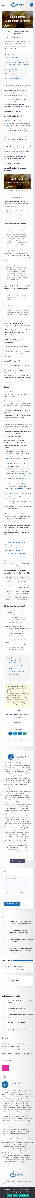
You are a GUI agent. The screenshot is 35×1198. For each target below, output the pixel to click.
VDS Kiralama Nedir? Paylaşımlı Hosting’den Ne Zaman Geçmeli (19, 931)
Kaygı (26, 714)
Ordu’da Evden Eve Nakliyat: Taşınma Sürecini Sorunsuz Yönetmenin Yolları (20, 922)
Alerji (10, 1043)
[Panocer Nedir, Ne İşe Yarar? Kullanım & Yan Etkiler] (4, 1003)
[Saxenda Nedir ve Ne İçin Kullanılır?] (4, 1023)
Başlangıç (26, 1053)
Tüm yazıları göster (17, 861)
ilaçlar (20, 722)
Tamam (9, 1195)
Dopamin (27, 473)
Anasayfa (9, 714)
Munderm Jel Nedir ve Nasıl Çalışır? (17, 1029)
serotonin (9, 125)
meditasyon (8, 458)
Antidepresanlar (8, 1050)
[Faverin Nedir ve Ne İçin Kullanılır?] (4, 1010)
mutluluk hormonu (22, 130)
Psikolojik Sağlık (18, 717)
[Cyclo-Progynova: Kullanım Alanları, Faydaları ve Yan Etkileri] (4, 1016)
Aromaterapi (7, 1053)
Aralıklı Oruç (19, 1050)
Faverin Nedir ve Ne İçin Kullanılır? (17, 1008)
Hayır (15, 1195)
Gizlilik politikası (23, 1195)
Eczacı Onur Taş (21, 757)
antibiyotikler (16, 1046)
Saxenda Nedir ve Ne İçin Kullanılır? (18, 1022)
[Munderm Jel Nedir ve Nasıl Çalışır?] (4, 1030)
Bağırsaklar (17, 1053)
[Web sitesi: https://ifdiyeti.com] (17, 856)
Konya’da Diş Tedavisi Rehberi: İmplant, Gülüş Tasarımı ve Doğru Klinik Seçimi (21, 949)
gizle (12, 55)
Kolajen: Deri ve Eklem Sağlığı (17, 671)
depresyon (17, 488)
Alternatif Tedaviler (21, 1043)
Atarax (24, 286)
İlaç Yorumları (18, 714)
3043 (4, 1043)
